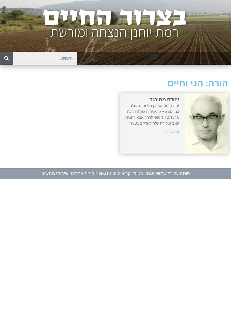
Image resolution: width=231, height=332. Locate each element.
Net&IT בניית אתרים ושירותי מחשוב (75, 173)
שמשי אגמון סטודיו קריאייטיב (139, 173)
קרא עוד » (172, 132)
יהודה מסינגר (164, 99)
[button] (154, 56)
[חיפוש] (6, 58)
